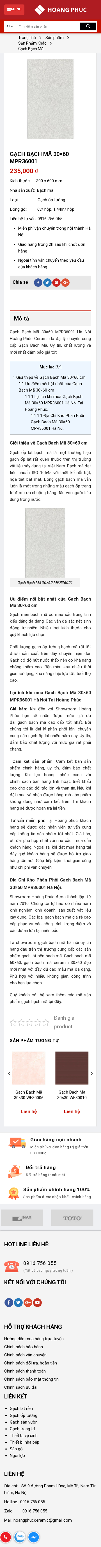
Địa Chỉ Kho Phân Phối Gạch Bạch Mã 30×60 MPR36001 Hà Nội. (57, 422)
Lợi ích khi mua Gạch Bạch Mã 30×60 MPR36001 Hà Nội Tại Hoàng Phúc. (54, 403)
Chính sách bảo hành (23, 1346)
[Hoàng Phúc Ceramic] (61, 10)
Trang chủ (27, 37)
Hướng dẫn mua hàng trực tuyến (34, 1338)
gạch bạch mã (34, 1001)
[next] (91, 1084)
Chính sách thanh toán (25, 1371)
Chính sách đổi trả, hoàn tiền (30, 1363)
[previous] (9, 1084)
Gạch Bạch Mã (30, 49)
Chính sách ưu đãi (20, 1387)
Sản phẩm (54, 37)
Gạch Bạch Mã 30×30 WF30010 (72, 1095)
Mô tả (21, 318)
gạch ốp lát (20, 459)
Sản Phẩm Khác (32, 43)
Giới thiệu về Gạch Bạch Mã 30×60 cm (49, 377)
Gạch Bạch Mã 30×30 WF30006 (28, 1095)
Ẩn (58, 367)
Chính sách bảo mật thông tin (31, 1379)
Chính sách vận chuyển (25, 1354)
